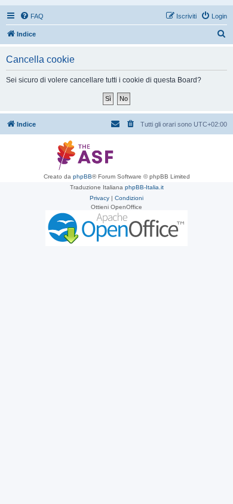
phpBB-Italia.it (144, 187)
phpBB (82, 176)
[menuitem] (32, 16)
